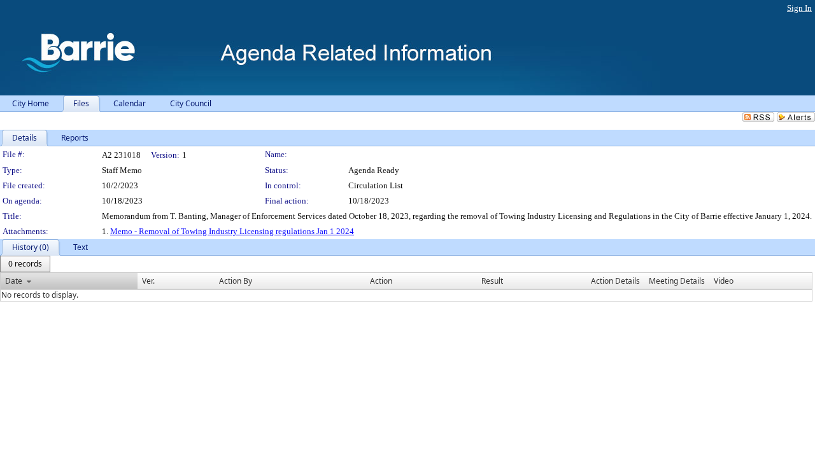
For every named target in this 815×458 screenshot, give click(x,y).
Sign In (799, 8)
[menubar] (25, 264)
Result (492, 280)
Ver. (148, 280)
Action (381, 280)
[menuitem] (25, 264)
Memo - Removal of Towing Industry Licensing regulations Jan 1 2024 (232, 231)
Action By (235, 280)
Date (13, 280)
